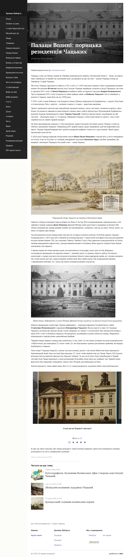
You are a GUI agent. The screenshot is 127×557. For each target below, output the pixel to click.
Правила (57, 545)
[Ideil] (116, 553)
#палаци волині (58, 70)
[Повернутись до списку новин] (119, 6)
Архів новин (36, 535)
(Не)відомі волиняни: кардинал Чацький (69, 487)
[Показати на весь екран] (119, 434)
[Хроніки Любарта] (77, 518)
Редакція (58, 535)
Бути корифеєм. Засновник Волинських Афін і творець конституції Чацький (84, 474)
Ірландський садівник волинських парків (69, 502)
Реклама (57, 540)
